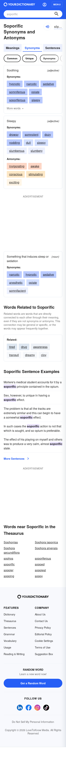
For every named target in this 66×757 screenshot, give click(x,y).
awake (35, 166)
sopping (9, 576)
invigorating (16, 166)
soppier (8, 570)
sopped (40, 564)
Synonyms (32, 48)
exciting (14, 182)
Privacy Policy (43, 627)
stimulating (36, 174)
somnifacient (17, 291)
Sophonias (11, 542)
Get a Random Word (33, 683)
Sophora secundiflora (12, 550)
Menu (57, 4)
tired (12, 347)
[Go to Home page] (19, 4)
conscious (15, 174)
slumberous (16, 151)
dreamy (30, 355)
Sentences (52, 48)
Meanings (12, 48)
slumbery (37, 151)
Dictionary (9, 614)
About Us (40, 614)
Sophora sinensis (46, 548)
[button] (44, 4)
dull (28, 142)
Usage (7, 647)
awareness (40, 347)
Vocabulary (10, 641)
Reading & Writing (14, 654)
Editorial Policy (43, 634)
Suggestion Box (44, 654)
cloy (43, 355)
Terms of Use (42, 647)
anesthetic (16, 282)
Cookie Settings (44, 641)
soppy (39, 576)
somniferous (17, 92)
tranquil (14, 355)
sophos (8, 558)
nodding (14, 142)
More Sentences (14, 459)
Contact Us (41, 621)
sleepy (36, 100)
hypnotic (14, 84)
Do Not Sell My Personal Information (33, 722)
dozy (48, 134)
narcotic (31, 84)
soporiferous (17, 100)
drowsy (14, 134)
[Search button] (56, 14)
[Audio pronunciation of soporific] (47, 26)
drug (24, 347)
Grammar (9, 634)
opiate (35, 92)
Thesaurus (10, 621)
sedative (48, 84)
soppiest (40, 570)
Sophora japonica (46, 542)
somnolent (31, 134)
